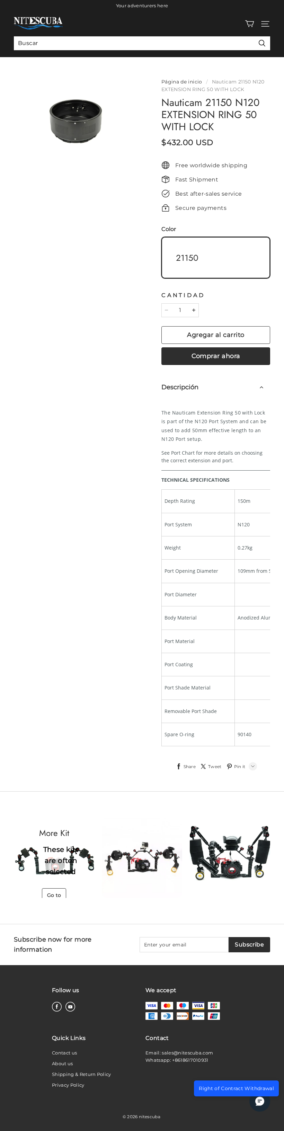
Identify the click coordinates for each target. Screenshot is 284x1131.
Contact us (64, 1053)
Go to (54, 895)
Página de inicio (181, 82)
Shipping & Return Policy (81, 1074)
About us (62, 1063)
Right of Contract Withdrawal (236, 1088)
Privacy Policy (68, 1085)
